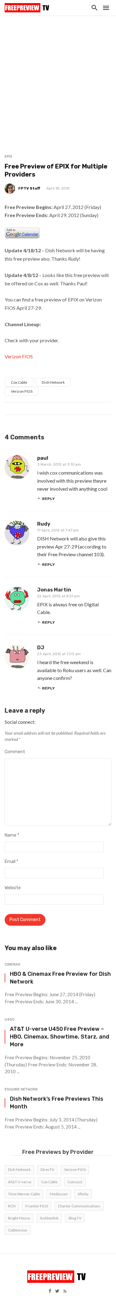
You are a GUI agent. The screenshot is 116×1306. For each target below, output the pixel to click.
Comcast (74, 1182)
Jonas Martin (54, 590)
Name (12, 835)
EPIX (8, 156)
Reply (48, 499)
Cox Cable (19, 382)
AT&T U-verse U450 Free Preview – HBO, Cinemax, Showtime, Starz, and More (59, 1037)
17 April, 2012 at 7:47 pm (58, 530)
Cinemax (12, 964)
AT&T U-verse (19, 1182)
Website (13, 887)
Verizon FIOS (19, 356)
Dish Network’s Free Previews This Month (56, 1102)
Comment (15, 751)
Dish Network (53, 382)
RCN (11, 1206)
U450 (10, 1019)
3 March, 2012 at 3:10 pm (59, 464)
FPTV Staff (29, 188)
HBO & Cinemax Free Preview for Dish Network (60, 978)
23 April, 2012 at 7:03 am (59, 654)
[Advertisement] (58, 76)
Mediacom (59, 1194)
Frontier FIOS (36, 1206)
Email (11, 861)
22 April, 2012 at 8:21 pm (58, 596)
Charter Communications (79, 1206)
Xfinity (83, 1194)
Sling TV (74, 1218)
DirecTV (47, 1169)
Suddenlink (49, 1218)
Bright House (19, 1218)
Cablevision (17, 1230)
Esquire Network (21, 1089)
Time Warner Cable (24, 1194)
